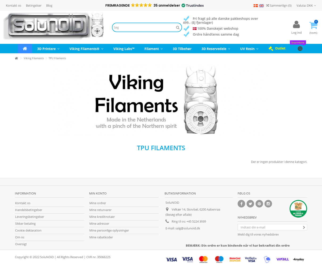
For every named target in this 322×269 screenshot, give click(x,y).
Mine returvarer (100, 210)
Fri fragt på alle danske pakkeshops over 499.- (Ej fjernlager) (220, 20)
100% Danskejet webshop (217, 28)
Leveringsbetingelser (29, 217)
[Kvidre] (250, 203)
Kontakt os (13, 5)
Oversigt (21, 244)
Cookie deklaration (28, 230)
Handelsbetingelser (28, 210)
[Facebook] (241, 203)
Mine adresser (99, 224)
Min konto (98, 193)
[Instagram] (268, 203)
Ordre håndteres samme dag (216, 34)
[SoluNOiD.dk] (53, 27)
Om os (19, 237)
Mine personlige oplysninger (109, 230)
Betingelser (33, 5)
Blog (49, 5)
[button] (154, 5)
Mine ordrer (97, 203)
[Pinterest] (259, 203)
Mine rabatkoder (101, 237)
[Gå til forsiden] (16, 58)
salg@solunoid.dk (187, 228)
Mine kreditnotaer (102, 217)
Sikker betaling (25, 224)
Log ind (296, 32)
